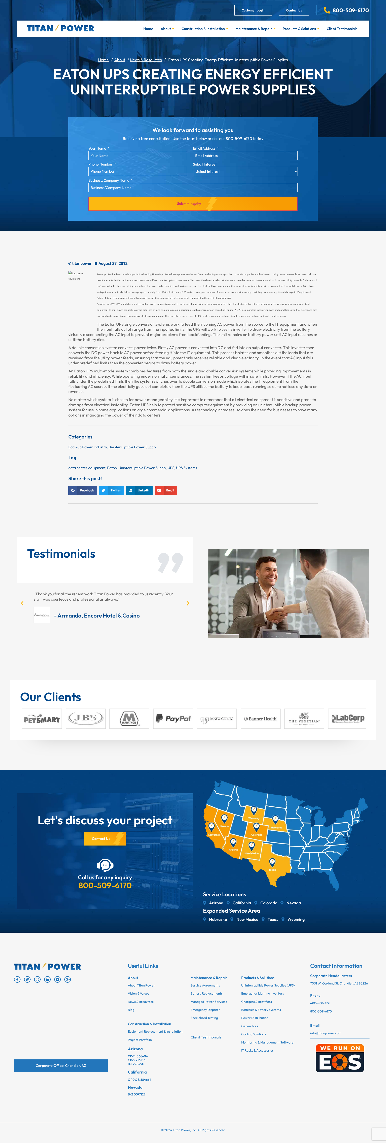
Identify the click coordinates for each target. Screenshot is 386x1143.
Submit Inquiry (189, 203)
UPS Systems (186, 467)
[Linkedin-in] (47, 979)
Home (148, 29)
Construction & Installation (203, 29)
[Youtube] (57, 979)
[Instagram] (37, 979)
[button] (82, 490)
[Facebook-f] (17, 979)
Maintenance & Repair (253, 29)
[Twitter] (27, 979)
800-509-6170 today (244, 138)
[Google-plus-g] (67, 979)
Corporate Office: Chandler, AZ (61, 1065)
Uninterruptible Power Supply (132, 447)
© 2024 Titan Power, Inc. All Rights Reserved (193, 1130)
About (166, 29)
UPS (171, 467)
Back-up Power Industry (87, 447)
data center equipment (86, 467)
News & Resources (146, 59)
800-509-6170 (105, 885)
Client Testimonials (342, 29)
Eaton (112, 467)
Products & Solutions (299, 29)
